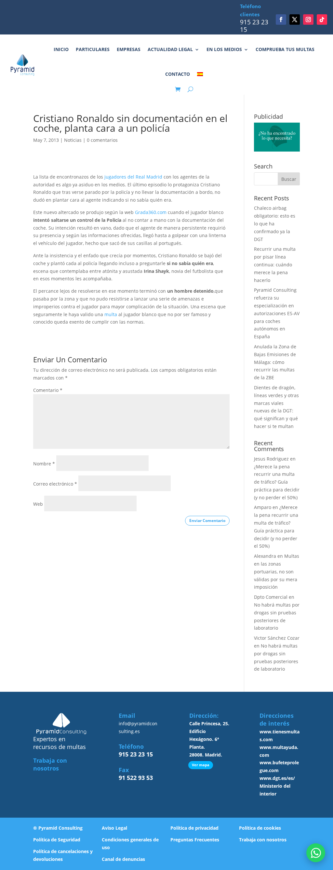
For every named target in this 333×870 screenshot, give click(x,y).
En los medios (224, 49)
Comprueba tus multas (285, 49)
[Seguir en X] (294, 19)
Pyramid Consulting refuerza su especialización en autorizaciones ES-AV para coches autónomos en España (277, 313)
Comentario (47, 390)
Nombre (44, 464)
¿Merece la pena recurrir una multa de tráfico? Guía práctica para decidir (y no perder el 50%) (277, 482)
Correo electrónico (55, 484)
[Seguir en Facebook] (281, 19)
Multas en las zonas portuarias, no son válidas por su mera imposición (276, 571)
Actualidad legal (170, 49)
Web (38, 504)
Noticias (73, 140)
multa (110, 314)
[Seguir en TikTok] (322, 19)
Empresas (128, 49)
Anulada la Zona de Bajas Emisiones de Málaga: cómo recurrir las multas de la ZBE (275, 362)
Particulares (93, 49)
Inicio (61, 49)
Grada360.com (150, 212)
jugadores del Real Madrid (133, 177)
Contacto (177, 74)
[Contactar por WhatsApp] (315, 852)
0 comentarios (102, 140)
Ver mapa (200, 764)
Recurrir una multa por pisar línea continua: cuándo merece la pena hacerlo (275, 264)
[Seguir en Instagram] (308, 19)
